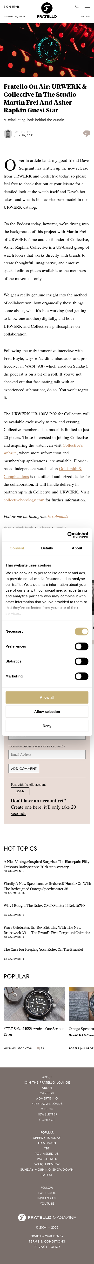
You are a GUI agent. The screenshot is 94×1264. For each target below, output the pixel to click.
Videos (47, 1109)
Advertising (47, 1098)
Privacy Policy (47, 1246)
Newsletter (47, 1114)
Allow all (47, 697)
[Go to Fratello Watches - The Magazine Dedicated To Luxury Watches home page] (47, 5)
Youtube (47, 1203)
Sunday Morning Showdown (47, 1169)
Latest (47, 1175)
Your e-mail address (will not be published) (36, 746)
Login (20, 791)
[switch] (81, 646)
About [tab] (77, 548)
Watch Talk (47, 1159)
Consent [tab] (17, 548)
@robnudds (58, 516)
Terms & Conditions (47, 1241)
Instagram (47, 1198)
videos (85, 16)
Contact (47, 1120)
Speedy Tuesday (47, 1137)
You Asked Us (47, 1153)
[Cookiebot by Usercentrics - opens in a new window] (67, 535)
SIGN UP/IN (12, 7)
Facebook (47, 1193)
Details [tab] (47, 548)
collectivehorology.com (24, 500)
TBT (47, 1148)
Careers (47, 1093)
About (47, 1088)
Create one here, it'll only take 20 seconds (43, 810)
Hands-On (47, 1143)
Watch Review (47, 1164)
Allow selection (47, 712)
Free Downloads (47, 1103)
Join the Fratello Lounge (47, 1082)
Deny (47, 726)
